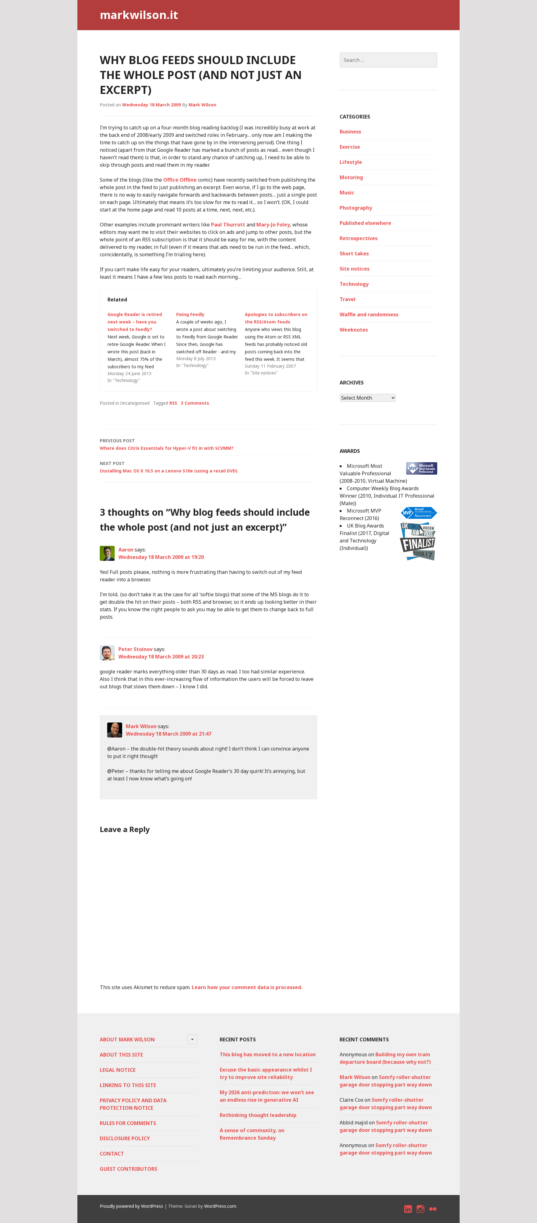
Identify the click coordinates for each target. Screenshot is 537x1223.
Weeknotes (354, 329)
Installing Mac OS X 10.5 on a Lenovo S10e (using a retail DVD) (168, 467)
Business (350, 131)
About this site (121, 1054)
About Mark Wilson (127, 1039)
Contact (112, 1153)
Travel (348, 299)
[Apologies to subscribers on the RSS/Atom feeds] (279, 344)
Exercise (350, 146)
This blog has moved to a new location (268, 1054)
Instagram (420, 1214)
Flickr (433, 1214)
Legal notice (117, 1070)
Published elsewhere (365, 223)
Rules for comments (128, 1123)
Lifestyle (351, 162)
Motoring (351, 177)
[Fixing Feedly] (210, 340)
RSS (173, 403)
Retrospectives (359, 238)
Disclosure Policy (125, 1138)
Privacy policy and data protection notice (133, 1104)
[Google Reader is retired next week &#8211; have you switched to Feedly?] (142, 347)
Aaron (125, 549)
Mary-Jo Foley (273, 224)
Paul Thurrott (228, 224)
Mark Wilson (202, 105)
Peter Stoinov (135, 649)
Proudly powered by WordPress (131, 1206)
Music (347, 192)
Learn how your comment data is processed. (247, 987)
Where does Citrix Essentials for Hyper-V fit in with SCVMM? (167, 444)
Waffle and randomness (369, 314)
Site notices (354, 268)
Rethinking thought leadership (258, 1115)
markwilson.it (139, 14)
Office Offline (180, 179)
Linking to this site (128, 1085)
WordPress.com (220, 1206)
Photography (356, 207)
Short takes (354, 253)
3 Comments (195, 403)
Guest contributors (128, 1168)
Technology (354, 284)
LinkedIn (408, 1214)
